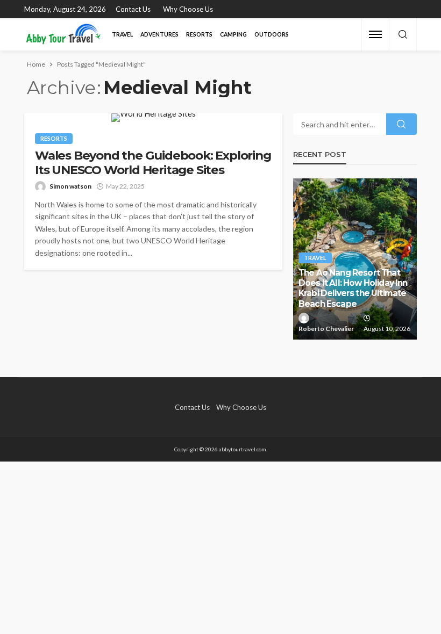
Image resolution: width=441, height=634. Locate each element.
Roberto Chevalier (326, 329)
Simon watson (70, 186)
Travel (122, 34)
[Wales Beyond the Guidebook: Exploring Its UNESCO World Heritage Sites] (153, 117)
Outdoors (271, 34)
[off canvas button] (375, 34)
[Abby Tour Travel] (63, 34)
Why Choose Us (188, 9)
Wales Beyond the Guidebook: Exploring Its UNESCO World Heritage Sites (153, 162)
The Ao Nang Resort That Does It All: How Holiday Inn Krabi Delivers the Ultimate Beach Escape (352, 288)
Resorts (199, 34)
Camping (233, 34)
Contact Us (133, 9)
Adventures (159, 34)
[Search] (403, 35)
